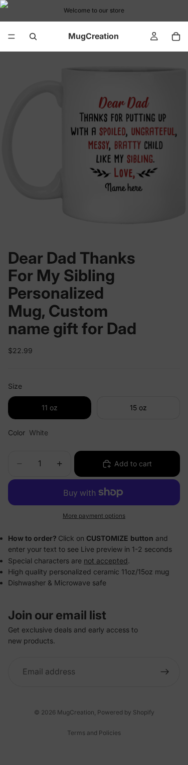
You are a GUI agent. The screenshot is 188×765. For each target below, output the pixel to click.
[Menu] (11, 36)
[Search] (33, 37)
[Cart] (176, 37)
